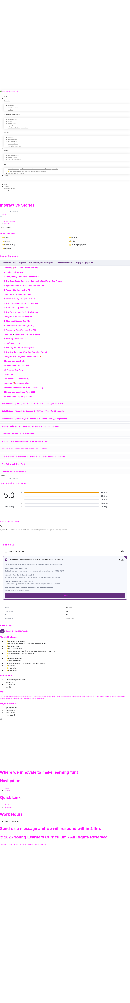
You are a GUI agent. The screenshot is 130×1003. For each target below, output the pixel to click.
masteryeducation (72, 696)
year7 (33, 698)
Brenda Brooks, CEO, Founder (17, 631)
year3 (18, 698)
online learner (89, 696)
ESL (35, 696)
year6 (29, 698)
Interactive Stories (9, 188)
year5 (25, 698)
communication (10, 696)
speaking (122, 696)
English (20, 696)
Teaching (3, 698)
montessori (81, 696)
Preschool (101, 696)
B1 (5, 696)
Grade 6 (64, 696)
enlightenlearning (28, 696)
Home (5, 184)
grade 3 (49, 696)
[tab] (67, 221)
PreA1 (96, 696)
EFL (16, 696)
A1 (1, 696)
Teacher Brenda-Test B (9, 521)
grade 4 (54, 696)
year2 (14, 698)
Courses (6, 186)
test (7, 698)
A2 (3, 696)
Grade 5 (59, 696)
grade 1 (38, 696)
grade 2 (44, 696)
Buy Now (65, 595)
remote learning (114, 696)
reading (107, 696)
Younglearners (39, 698)
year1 (10, 698)
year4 (22, 698)
